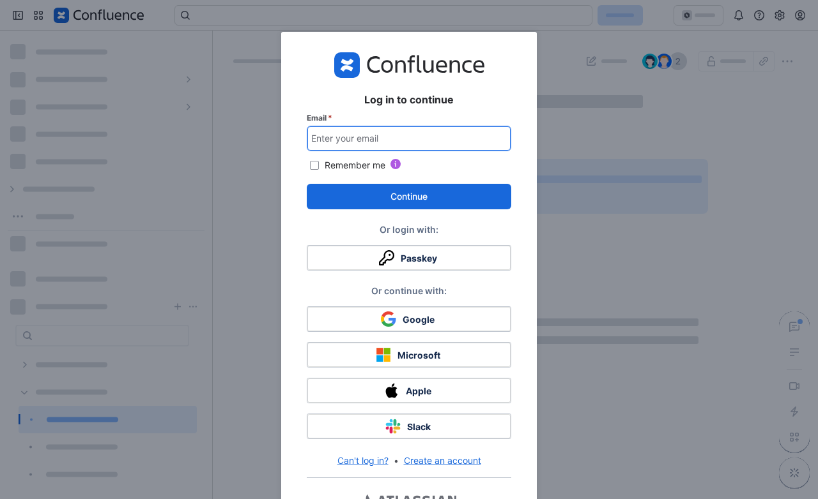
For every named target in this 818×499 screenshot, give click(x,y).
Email (319, 118)
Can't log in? (363, 460)
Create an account (442, 460)
